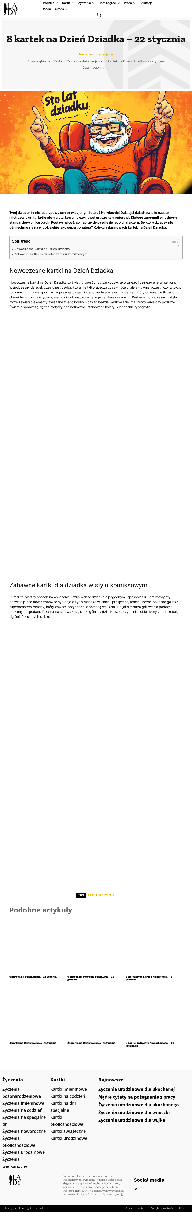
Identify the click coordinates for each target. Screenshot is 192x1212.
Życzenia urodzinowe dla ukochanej (136, 1089)
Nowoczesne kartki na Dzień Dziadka (42, 249)
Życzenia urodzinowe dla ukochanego (138, 1105)
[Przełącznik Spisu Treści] (172, 242)
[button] (99, 14)
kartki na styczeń (101, 895)
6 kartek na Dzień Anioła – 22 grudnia (33, 976)
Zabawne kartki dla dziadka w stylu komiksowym (50, 254)
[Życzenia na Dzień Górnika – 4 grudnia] (95, 1011)
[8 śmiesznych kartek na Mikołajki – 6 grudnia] (154, 945)
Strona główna (38, 61)
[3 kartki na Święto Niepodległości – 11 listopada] (154, 1011)
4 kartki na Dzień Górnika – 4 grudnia (32, 1042)
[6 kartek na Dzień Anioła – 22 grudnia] (37, 945)
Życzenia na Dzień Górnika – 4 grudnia (91, 1042)
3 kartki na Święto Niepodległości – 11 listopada (150, 1044)
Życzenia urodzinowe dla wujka (131, 1120)
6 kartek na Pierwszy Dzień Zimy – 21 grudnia (90, 978)
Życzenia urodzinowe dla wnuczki (134, 1112)
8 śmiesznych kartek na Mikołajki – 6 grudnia (149, 978)
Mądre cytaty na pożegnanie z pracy (136, 1097)
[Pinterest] (136, 1189)
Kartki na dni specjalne (96, 54)
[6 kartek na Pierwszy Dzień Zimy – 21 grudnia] (95, 945)
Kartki (58, 61)
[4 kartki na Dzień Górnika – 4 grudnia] (37, 1011)
